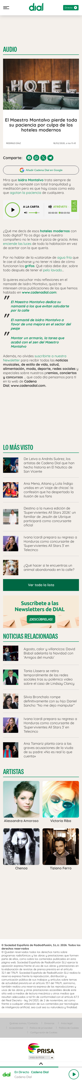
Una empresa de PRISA (41, 1048)
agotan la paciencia (25, 192)
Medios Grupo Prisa (41, 1057)
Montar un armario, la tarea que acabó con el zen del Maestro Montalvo (37, 342)
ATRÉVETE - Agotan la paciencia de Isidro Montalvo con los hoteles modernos (62, 207)
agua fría (64, 257)
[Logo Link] (36, 7)
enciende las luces (17, 243)
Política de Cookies (69, 1027)
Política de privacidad (41, 1027)
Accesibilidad (16, 1027)
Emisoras (49, 1023)
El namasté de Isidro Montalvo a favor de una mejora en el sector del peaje (41, 324)
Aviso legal (66, 1023)
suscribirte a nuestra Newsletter (34, 358)
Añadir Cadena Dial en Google (44, 170)
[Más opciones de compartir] (74, 203)
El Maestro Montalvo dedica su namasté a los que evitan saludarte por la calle (40, 306)
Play (74, 1074)
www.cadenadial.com (39, 292)
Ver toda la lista (41, 585)
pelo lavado (52, 270)
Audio (10, 49)
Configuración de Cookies (43, 1032)
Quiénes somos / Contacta (24, 1023)
